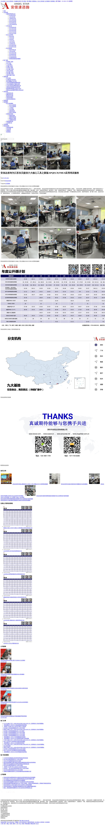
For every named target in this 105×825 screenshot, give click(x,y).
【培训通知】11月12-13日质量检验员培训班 (14, 737)
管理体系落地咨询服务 (15, 58)
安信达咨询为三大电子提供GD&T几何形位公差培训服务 (17, 784)
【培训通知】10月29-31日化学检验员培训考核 (15, 752)
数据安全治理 (9, 96)
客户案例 (29, 1)
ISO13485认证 (12, 19)
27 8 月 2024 (6, 178)
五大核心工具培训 (39, 822)
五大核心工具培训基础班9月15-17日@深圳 (14, 734)
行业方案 (8, 128)
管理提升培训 (9, 113)
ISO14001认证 (12, 45)
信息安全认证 (9, 93)
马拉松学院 (3, 822)
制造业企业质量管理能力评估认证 (14, 90)
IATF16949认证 (13, 24)
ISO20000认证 (12, 27)
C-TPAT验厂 (9, 64)
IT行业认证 (9, 25)
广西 (2, 823)
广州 (17, 823)
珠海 (23, 823)
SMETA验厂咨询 (10, 75)
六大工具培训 (9, 1)
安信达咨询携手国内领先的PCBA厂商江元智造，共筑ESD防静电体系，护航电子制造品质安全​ (27, 783)
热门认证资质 (9, 34)
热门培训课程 (9, 103)
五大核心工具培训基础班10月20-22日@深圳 (14, 749)
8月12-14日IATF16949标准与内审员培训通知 (14, 750)
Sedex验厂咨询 (10, 73)
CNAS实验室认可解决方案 (13, 84)
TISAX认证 (12, 42)
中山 (20, 823)
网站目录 (32, 823)
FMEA (17, 497)
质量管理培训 (12, 116)
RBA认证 (11, 36)
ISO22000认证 (12, 22)
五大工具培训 (41, 1)
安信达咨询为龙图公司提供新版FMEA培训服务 (12, 674)
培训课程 (5, 102)
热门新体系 (9, 48)
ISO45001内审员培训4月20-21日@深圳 (13, 769)
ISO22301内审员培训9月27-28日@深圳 (13, 765)
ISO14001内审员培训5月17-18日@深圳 (13, 759)
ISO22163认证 (12, 21)
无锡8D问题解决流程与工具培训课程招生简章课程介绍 (17, 771)
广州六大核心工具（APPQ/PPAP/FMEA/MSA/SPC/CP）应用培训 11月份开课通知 (23, 744)
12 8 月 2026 (4, 717)
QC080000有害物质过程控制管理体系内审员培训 (15, 758)
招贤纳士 (34, 1)
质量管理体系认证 (10, 13)
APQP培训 (6, 497)
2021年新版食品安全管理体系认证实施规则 (14, 780)
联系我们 (53, 1)
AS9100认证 (12, 16)
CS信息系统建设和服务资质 (13, 82)
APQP (2, 497)
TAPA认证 (11, 40)
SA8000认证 (12, 43)
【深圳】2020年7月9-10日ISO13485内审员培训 (15, 767)
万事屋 (16, 822)
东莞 (11, 823)
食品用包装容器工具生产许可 (13, 88)
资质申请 (5, 76)
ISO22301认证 (12, 30)
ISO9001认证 (12, 15)
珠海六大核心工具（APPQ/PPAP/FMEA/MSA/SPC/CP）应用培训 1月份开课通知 (23, 729)
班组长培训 (12, 115)
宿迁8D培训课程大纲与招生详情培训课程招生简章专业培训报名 (19, 762)
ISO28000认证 (12, 54)
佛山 (8, 823)
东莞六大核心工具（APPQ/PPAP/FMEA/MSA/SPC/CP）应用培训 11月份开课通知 (23, 747)
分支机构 (47, 822)
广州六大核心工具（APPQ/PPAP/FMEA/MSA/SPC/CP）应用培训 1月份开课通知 (23, 740)
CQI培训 (11, 108)
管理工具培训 (12, 112)
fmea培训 (22, 497)
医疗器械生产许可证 (11, 81)
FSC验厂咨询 (9, 67)
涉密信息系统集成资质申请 (13, 87)
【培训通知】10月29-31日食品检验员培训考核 (15, 725)
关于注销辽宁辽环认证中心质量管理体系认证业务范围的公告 (18, 778)
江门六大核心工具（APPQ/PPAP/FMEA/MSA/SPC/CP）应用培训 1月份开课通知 (23, 723)
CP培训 (13, 497)
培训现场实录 (9, 121)
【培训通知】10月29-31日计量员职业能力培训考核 (16, 738)
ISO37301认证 (12, 55)
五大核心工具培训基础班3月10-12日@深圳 (14, 735)
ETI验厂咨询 (9, 66)
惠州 (14, 823)
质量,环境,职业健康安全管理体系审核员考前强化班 (16, 764)
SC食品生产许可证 (11, 79)
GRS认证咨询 (9, 70)
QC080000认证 (12, 57)
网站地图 (27, 823)
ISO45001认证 (12, 46)
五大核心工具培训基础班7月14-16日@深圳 (14, 732)
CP (10, 497)
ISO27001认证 (12, 28)
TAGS (37, 823)
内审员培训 (12, 111)
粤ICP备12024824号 (24, 820)
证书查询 (47, 1)
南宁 (5, 823)
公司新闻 (5, 124)
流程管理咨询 (30, 822)
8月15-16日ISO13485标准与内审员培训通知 (14, 741)
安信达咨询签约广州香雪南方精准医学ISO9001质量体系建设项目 (19, 786)
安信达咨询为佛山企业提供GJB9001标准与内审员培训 (14, 688)
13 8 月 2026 (4, 661)
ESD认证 (11, 39)
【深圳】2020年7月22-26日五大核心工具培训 (14, 726)
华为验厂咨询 (9, 61)
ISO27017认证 (12, 33)
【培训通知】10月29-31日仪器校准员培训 (13, 743)
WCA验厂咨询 (10, 69)
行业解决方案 (17, 1)
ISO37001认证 (12, 52)
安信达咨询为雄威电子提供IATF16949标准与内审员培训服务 (18, 781)
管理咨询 (5, 100)
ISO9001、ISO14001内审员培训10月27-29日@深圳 (16, 768)
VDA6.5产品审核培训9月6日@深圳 (12, 761)
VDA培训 (3, 1)
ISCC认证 (8, 63)
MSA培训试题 (6, 746)
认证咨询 (5, 12)
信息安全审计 (9, 97)
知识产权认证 (12, 49)
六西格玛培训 (12, 119)
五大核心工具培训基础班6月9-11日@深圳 (13, 731)
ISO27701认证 (12, 31)
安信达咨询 (6, 125)
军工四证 (24, 1)
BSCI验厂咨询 (9, 72)
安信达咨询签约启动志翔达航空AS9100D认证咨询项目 (14, 702)
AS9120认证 (12, 51)
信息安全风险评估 (10, 99)
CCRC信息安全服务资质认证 (13, 85)
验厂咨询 (5, 60)
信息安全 (5, 91)
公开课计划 (9, 122)
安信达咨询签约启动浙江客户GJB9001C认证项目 (13, 660)
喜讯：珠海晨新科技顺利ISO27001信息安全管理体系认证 (17, 787)
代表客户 (8, 130)
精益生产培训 (12, 118)
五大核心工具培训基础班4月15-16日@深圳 (14, 728)
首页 (4, 11)
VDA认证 (11, 37)
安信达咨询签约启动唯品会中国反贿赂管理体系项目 (14, 716)
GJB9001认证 (12, 18)
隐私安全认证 (9, 94)
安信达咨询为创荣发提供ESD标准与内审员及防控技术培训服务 (19, 777)
